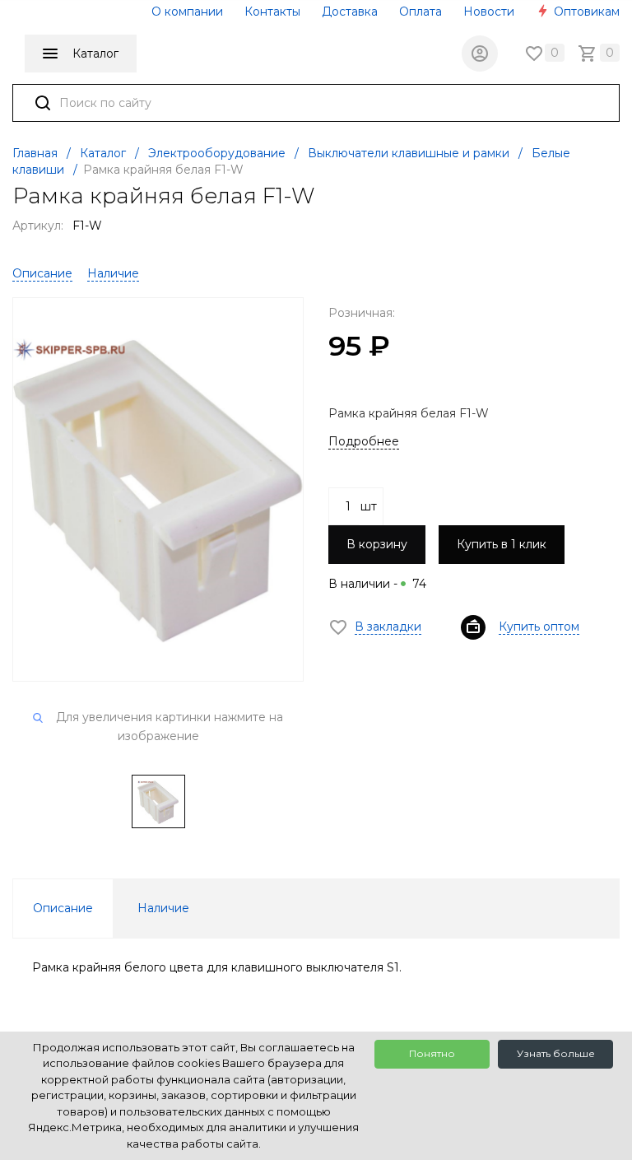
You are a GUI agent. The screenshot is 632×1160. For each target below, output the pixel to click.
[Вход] (480, 53)
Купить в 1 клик (501, 544)
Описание (42, 273)
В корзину (376, 544)
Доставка (350, 11)
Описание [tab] (63, 908)
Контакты (272, 11)
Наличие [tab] (163, 908)
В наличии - (377, 583)
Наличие (113, 273)
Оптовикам (585, 11)
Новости (488, 11)
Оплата (420, 11)
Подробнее (363, 441)
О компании (187, 11)
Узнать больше (556, 1053)
